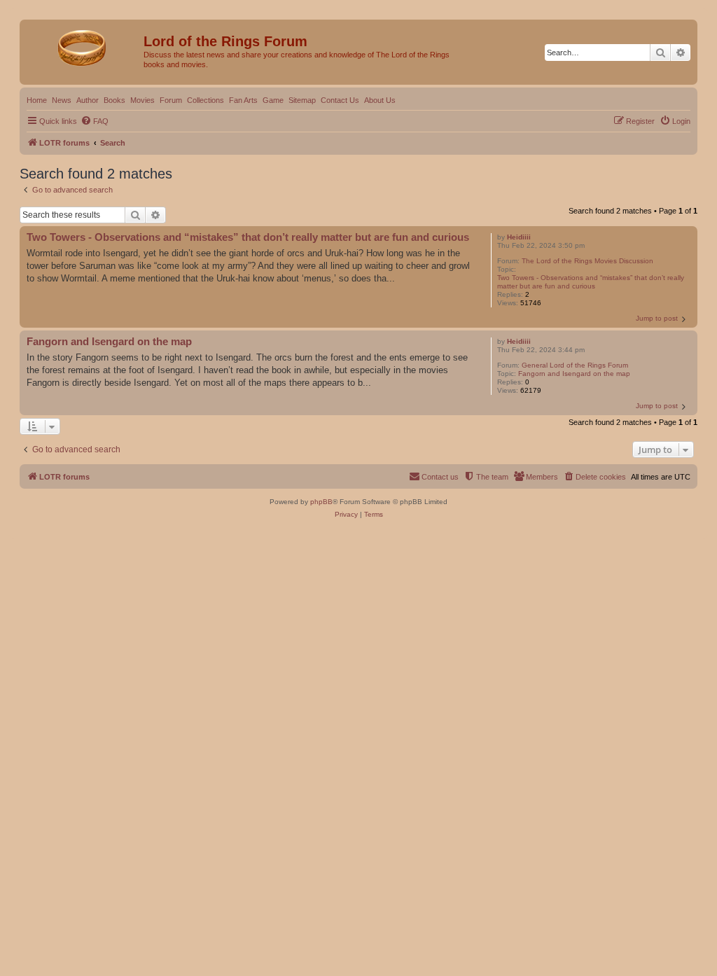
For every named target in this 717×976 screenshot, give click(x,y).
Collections (205, 100)
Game (273, 100)
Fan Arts (243, 100)
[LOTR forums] (83, 45)
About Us (380, 100)
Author (87, 100)
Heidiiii (519, 237)
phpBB (321, 502)
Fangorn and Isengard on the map (574, 373)
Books (114, 100)
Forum (171, 100)
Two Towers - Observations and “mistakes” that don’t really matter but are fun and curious (590, 282)
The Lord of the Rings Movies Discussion (587, 261)
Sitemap (302, 100)
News (61, 100)
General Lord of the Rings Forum (575, 365)
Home (37, 100)
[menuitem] (95, 121)
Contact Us (340, 100)
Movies (142, 100)
